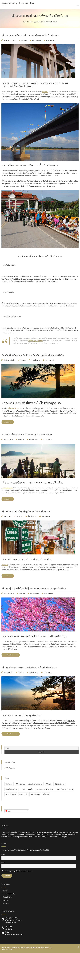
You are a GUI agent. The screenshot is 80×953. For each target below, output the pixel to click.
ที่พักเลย (48, 784)
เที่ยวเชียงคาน (35, 794)
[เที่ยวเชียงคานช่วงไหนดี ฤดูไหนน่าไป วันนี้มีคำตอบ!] (38, 554)
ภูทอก (23, 789)
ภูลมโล (30, 789)
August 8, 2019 (8, 439)
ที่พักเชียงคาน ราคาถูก (35, 784)
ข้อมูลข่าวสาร (7, 897)
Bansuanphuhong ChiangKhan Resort (18, 3)
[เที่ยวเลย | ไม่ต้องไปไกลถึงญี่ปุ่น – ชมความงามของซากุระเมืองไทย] (38, 631)
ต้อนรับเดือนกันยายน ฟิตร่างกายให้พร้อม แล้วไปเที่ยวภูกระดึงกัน (32, 355)
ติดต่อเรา (6, 903)
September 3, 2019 (9, 360)
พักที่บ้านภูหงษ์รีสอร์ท (35, 341)
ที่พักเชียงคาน (36, 40)
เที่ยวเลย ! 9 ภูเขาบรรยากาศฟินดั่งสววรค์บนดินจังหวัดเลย (29, 667)
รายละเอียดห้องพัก (9, 894)
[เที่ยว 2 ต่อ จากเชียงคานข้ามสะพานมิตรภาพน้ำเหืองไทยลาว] (38, 78)
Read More (7, 422)
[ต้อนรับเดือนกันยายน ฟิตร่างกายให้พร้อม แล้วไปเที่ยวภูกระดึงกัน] (38, 398)
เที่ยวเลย (46, 794)
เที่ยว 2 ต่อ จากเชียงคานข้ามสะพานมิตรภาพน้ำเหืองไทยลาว (30, 35)
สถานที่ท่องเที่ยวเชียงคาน (65, 789)
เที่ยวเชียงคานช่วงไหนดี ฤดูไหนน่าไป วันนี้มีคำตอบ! (26, 511)
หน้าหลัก (5, 891)
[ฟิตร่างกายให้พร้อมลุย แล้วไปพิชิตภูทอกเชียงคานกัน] (38, 477)
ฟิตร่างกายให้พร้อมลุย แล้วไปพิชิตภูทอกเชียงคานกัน (26, 434)
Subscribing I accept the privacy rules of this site (17, 871)
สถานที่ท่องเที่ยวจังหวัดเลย (44, 789)
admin (25, 40)
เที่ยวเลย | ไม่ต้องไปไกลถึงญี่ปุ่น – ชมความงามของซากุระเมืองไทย (33, 588)
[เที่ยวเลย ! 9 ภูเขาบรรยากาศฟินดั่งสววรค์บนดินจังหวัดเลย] (38, 710)
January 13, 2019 (9, 593)
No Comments (50, 40)
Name (3, 854)
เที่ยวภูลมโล (23, 794)
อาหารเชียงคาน (11, 794)
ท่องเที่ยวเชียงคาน (11, 789)
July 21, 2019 (7, 516)
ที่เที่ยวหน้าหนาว (60, 784)
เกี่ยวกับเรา (6, 900)
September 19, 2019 (10, 40)
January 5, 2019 (8, 672)
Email (2, 862)
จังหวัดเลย (9, 784)
